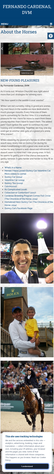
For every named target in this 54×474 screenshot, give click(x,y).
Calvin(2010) (11, 186)
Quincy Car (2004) (13, 177)
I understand (27, 466)
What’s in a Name (13, 167)
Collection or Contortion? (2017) (20, 192)
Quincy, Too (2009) (14, 183)
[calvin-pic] (41, 48)
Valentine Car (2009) (15, 180)
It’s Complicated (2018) (16, 189)
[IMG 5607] (19, 48)
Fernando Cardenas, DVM (27, 9)
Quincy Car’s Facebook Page (18, 208)
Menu (4, 24)
